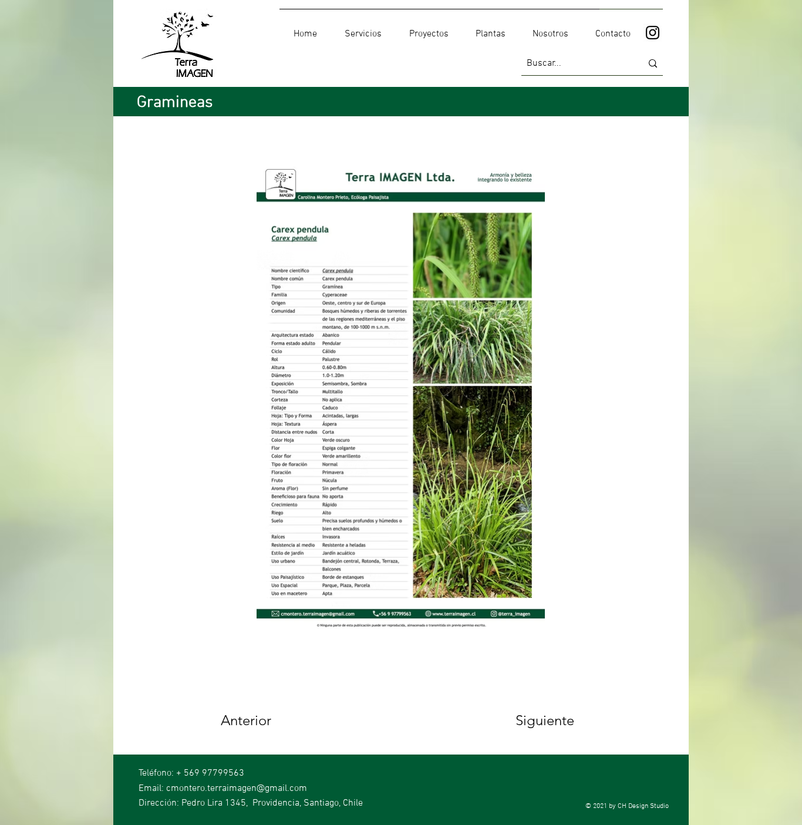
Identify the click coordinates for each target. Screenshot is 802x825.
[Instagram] (652, 32)
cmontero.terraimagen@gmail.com (236, 788)
